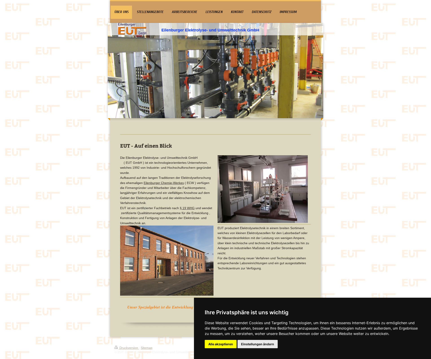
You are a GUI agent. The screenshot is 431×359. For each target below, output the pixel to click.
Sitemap (146, 348)
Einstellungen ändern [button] (257, 344)
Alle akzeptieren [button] (220, 344)
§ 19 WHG (187, 208)
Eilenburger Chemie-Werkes (164, 183)
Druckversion (129, 348)
